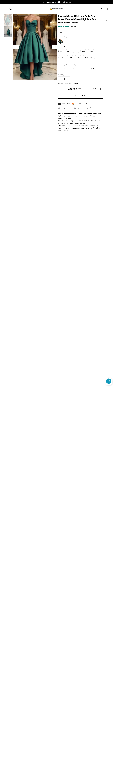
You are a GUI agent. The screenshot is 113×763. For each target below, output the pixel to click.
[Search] (10, 8)
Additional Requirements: (67, 65)
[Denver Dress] (56, 8)
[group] (8, 20)
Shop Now (67, 2)
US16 (78, 57)
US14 (70, 57)
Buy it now (80, 95)
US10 (91, 51)
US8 (83, 51)
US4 (68, 51)
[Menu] (6, 8)
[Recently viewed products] (108, 381)
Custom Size (88, 57)
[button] (108, 387)
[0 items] (106, 8)
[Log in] (101, 8)
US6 (76, 51)
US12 (62, 57)
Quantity (61, 75)
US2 (61, 51)
